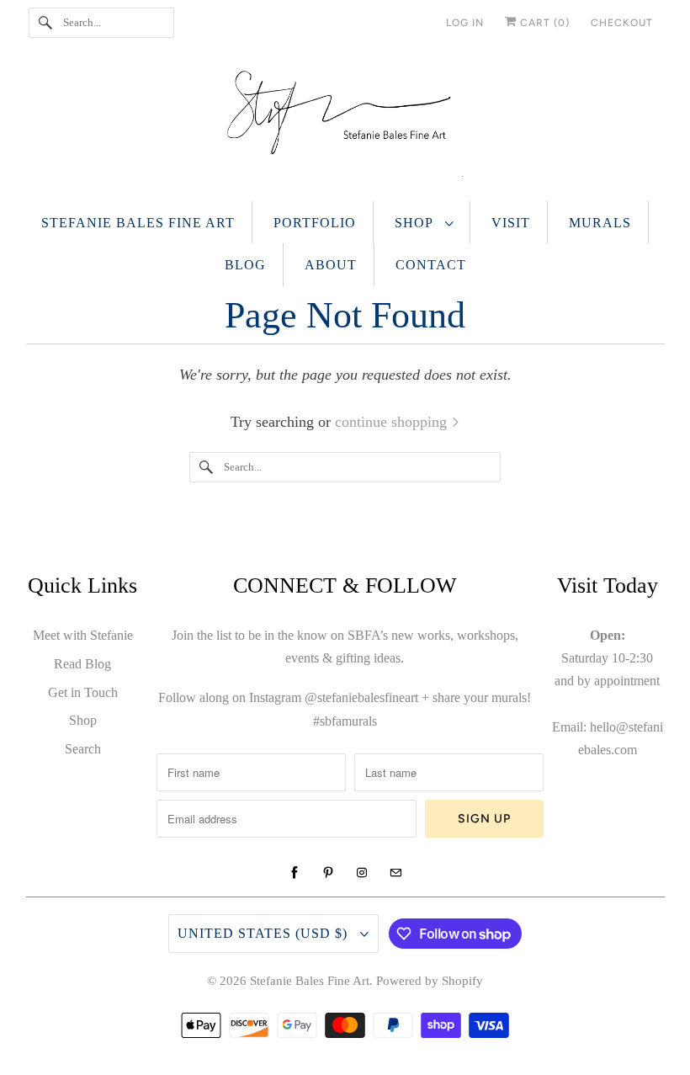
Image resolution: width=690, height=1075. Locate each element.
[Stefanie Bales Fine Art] (345, 127)
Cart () (543, 23)
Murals (600, 223)
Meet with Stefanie (83, 635)
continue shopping (393, 421)
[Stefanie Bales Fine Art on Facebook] (294, 873)
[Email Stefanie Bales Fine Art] (395, 873)
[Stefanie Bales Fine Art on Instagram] (362, 873)
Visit (510, 223)
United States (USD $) (265, 933)
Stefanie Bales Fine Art (138, 223)
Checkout (622, 23)
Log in (465, 23)
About (331, 265)
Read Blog (82, 664)
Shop (416, 223)
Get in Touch (83, 692)
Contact (430, 265)
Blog (245, 265)
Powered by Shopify (429, 980)
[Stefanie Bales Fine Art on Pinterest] (328, 873)
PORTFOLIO (314, 223)
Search (83, 749)
